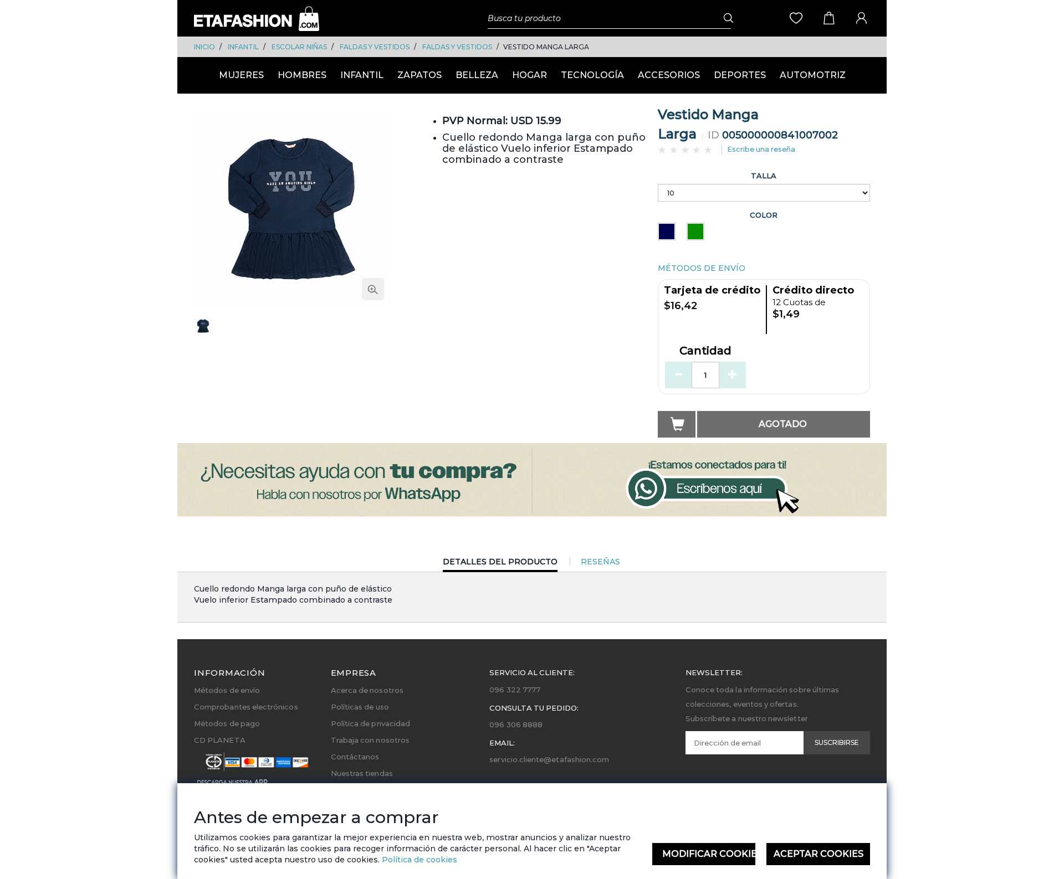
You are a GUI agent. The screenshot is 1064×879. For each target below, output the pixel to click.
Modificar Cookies (709, 854)
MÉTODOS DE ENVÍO (701, 268)
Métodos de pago (227, 723)
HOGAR (529, 75)
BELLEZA (477, 75)
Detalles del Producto (500, 564)
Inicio (204, 47)
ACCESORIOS (669, 75)
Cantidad (705, 351)
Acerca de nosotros (367, 690)
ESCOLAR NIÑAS (299, 47)
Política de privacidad (370, 723)
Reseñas (600, 562)
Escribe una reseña (761, 149)
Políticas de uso (360, 706)
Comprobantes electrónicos (246, 706)
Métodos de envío (227, 690)
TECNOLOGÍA (592, 75)
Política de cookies (418, 860)
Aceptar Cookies (818, 854)
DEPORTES (740, 75)
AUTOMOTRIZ (813, 75)
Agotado (783, 424)
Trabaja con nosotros (370, 740)
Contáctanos (355, 756)
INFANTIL (243, 47)
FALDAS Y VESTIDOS (375, 47)
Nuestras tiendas (362, 773)
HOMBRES (302, 75)
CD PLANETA (219, 740)
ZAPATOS (419, 75)
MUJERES (241, 75)
